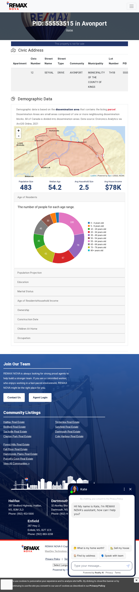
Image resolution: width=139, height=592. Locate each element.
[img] (136, 580)
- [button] (18, 135)
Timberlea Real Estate (67, 422)
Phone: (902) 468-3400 (63, 513)
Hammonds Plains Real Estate (20, 453)
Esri (109, 175)
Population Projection (29, 272)
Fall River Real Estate (15, 449)
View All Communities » (16, 463)
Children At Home (27, 328)
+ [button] (18, 130)
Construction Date (27, 319)
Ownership (23, 310)
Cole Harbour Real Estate (69, 436)
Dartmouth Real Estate (67, 431)
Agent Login (40, 397)
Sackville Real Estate (15, 431)
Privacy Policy (97, 586)
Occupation (23, 338)
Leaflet (93, 175)
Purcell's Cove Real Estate (18, 458)
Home (69, 30)
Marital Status (25, 291)
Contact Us (14, 397)
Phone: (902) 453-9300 (21, 513)
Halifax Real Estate (14, 422)
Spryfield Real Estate (66, 426)
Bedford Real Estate (14, 426)
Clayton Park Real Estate (17, 436)
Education (23, 282)
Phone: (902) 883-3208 (40, 534)
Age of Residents (27, 197)
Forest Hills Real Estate (16, 444)
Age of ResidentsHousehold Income (37, 300)
